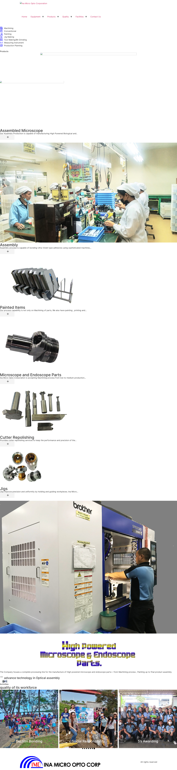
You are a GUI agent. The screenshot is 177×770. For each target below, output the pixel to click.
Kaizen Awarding (88, 741)
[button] (5, 718)
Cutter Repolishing (17, 437)
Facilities (80, 16)
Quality (65, 16)
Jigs (4, 488)
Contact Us (95, 16)
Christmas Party (148, 741)
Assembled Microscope (21, 130)
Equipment (35, 16)
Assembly (9, 244)
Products (51, 16)
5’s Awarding (29, 741)
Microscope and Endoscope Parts (30, 374)
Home (24, 16)
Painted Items (12, 307)
